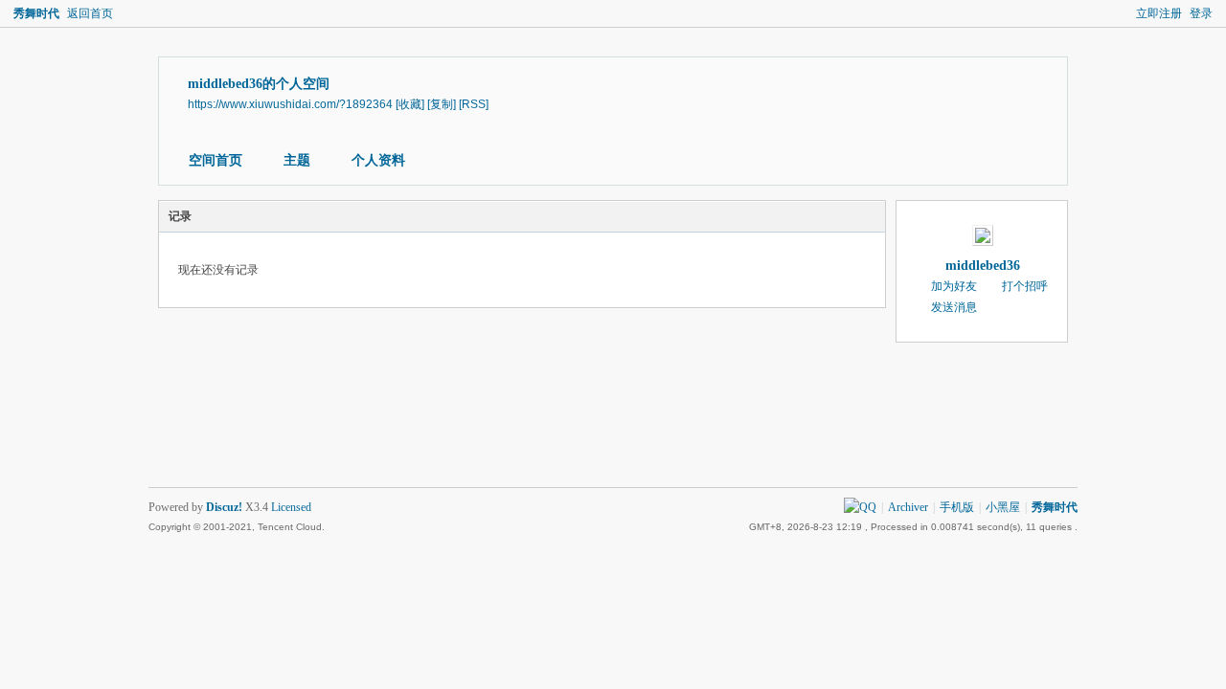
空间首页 (215, 160)
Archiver (908, 507)
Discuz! (224, 507)
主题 (297, 160)
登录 (1201, 13)
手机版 (957, 507)
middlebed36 (982, 265)
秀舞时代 (36, 13)
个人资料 (378, 160)
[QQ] (860, 507)
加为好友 (954, 286)
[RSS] (473, 104)
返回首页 (90, 13)
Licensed (291, 507)
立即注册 (1159, 13)
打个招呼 (1025, 286)
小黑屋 (1003, 507)
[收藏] (410, 104)
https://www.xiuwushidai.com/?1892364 (290, 104)
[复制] (441, 104)
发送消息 (954, 307)
